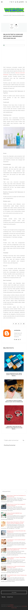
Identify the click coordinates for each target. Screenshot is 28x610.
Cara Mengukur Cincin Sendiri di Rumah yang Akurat (16, 540)
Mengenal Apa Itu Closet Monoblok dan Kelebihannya (16, 531)
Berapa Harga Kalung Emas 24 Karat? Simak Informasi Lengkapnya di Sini (15, 522)
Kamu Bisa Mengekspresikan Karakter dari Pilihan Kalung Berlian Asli (17, 549)
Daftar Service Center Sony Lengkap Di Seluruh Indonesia (16, 505)
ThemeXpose (10, 606)
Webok (11, 604)
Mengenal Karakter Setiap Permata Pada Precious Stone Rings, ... (14, 428)
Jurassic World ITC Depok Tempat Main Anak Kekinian (16, 558)
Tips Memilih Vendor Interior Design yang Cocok (16, 575)
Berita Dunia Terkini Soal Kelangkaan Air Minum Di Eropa (16, 496)
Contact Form (10, 596)
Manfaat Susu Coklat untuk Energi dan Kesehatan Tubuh (16, 567)
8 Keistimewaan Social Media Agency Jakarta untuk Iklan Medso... (14, 374)
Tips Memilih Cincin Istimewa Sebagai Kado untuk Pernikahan (14, 401)
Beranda (3, 596)
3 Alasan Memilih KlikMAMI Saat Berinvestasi (14, 513)
